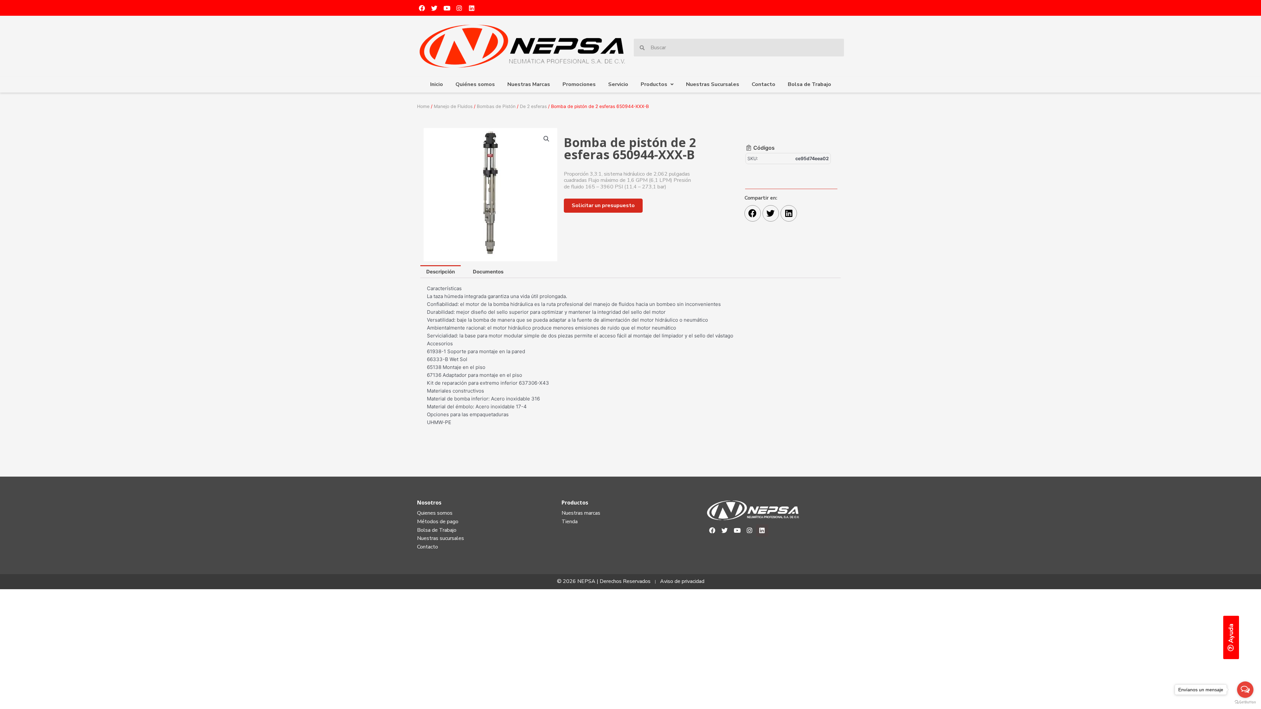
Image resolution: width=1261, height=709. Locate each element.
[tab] (440, 271)
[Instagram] (459, 8)
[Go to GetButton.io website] (1245, 702)
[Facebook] (421, 8)
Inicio (436, 84)
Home (423, 106)
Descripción (440, 272)
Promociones (579, 84)
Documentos (488, 272)
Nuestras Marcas (528, 84)
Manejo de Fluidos (453, 106)
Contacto (763, 84)
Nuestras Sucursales (712, 84)
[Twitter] (434, 8)
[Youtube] (446, 8)
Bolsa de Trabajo (809, 84)
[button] (603, 206)
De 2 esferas (533, 106)
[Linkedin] (471, 8)
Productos (654, 84)
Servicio (618, 84)
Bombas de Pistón (496, 106)
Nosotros (429, 502)
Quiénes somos (475, 84)
